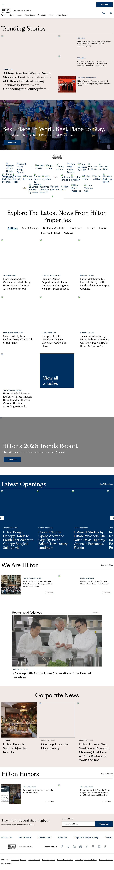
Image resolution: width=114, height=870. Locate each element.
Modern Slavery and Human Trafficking (86, 860)
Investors (62, 837)
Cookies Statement (34, 860)
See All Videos (97, 613)
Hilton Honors (9, 275)
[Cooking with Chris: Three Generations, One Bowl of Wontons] (57, 640)
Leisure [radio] (91, 228)
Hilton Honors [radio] (76, 228)
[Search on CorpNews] (104, 13)
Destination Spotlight (13, 333)
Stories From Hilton (22, 10)
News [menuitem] (12, 15)
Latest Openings (87, 275)
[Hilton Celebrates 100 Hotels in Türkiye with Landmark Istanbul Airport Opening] (95, 256)
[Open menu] (3, 4)
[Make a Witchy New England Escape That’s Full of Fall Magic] (18, 313)
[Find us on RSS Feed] (99, 846)
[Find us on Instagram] (93, 846)
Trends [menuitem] (4, 15)
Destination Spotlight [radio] (53, 228)
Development (44, 837)
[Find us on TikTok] (80, 846)
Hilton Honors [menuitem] (62, 15)
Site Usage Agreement (48, 860)
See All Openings (106, 484)
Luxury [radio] (102, 228)
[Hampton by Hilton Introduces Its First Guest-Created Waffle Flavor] (57, 313)
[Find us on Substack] (105, 846)
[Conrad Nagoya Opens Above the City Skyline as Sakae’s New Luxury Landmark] (54, 507)
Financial (7, 740)
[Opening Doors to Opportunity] (57, 720)
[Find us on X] (68, 846)
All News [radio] (13, 228)
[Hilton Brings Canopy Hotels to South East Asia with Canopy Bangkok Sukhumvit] (19, 507)
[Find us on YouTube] (87, 846)
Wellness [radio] (68, 233)
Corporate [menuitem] (42, 15)
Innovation (8, 69)
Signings (81, 38)
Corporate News (87, 578)
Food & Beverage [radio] (30, 228)
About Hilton (25, 837)
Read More (12, 142)
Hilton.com (6, 837)
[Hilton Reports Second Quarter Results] (19, 720)
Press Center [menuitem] (30, 15)
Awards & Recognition (87, 78)
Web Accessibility (6, 863)
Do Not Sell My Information (65, 860)
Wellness (81, 58)
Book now (104, 5)
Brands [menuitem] (51, 15)
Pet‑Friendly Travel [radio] (50, 233)
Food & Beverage (49, 333)
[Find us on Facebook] (62, 846)
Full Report (12, 459)
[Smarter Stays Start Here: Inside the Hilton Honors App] (11, 794)
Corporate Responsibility (85, 837)
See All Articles (107, 565)
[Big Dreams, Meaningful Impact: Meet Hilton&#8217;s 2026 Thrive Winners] (68, 585)
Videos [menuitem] (19, 15)
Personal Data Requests (106, 860)
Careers (109, 837)
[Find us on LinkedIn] (74, 846)
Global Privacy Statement (18, 860)
